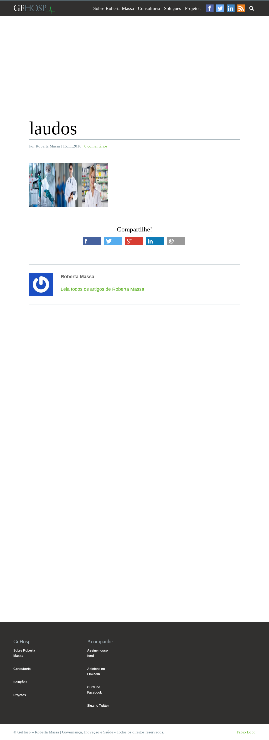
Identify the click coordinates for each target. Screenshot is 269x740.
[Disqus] (134, 401)
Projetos (192, 8)
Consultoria (149, 8)
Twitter (220, 8)
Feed (241, 8)
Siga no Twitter (98, 705)
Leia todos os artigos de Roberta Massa (102, 289)
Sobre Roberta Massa (113, 8)
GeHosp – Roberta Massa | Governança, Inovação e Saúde (34, 9)
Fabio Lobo (246, 732)
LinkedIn (231, 8)
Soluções (172, 8)
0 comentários (95, 146)
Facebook (210, 8)
